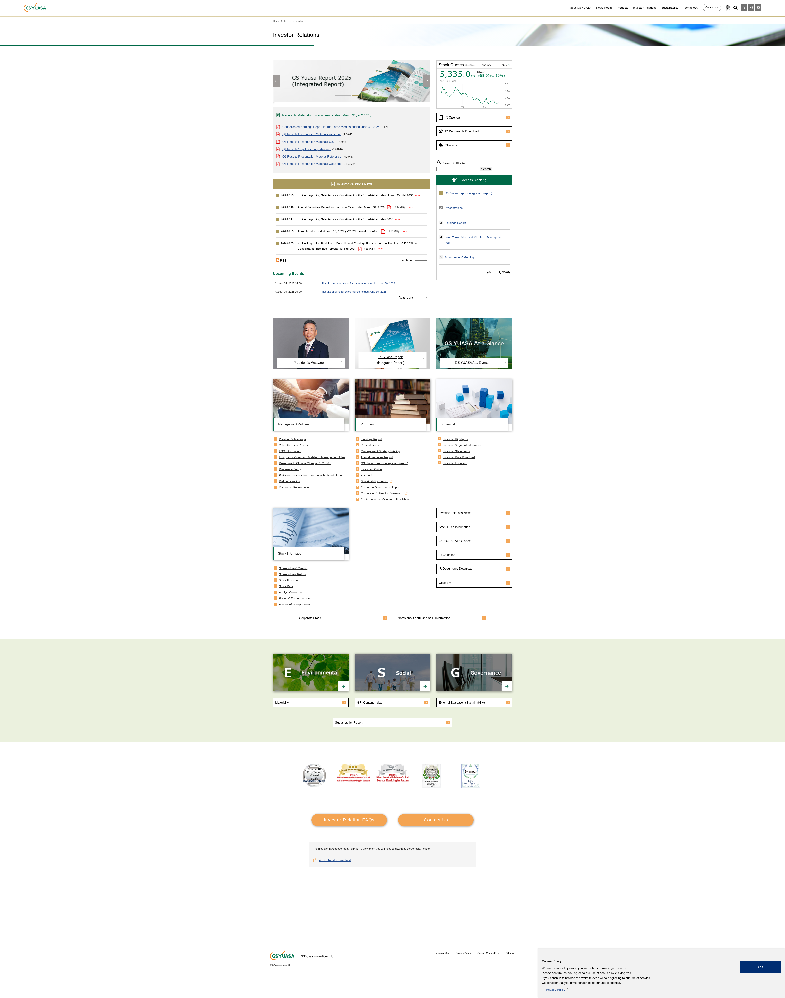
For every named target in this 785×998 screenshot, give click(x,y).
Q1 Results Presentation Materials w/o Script (312, 164)
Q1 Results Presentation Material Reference (311, 156)
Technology (690, 7)
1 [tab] (339, 95)
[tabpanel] (351, 83)
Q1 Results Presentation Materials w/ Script (311, 134)
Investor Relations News (455, 513)
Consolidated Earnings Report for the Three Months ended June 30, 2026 (331, 127)
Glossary (451, 145)
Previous (276, 81)
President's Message (309, 362)
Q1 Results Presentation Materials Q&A (309, 141)
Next (426, 81)
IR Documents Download (462, 131)
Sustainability (669, 7)
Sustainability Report (348, 722)
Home (276, 21)
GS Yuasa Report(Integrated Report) (468, 193)
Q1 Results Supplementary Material (306, 149)
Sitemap (510, 953)
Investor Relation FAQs (349, 819)
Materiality (282, 702)
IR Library (367, 424)
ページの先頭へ (524, 891)
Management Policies (294, 424)
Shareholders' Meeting (459, 257)
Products (622, 7)
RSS (283, 260)
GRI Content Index (369, 702)
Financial (448, 424)
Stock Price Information (454, 527)
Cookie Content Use (488, 953)
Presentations (454, 207)
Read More (406, 260)
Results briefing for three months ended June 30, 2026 (354, 291)
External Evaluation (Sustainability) (462, 702)
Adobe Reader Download (335, 860)
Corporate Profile (310, 618)
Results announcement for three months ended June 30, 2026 (358, 283)
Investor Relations (644, 7)
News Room (604, 7)
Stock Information (290, 553)
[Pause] (364, 96)
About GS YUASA (580, 7)
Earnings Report (455, 222)
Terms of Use (442, 953)
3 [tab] (355, 95)
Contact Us (436, 819)
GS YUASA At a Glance (472, 362)
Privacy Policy (555, 989)
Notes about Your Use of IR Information (424, 618)
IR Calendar (453, 117)
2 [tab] (347, 95)
